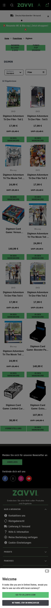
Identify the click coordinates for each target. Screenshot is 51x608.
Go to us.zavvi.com (25, 595)
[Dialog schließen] (47, 571)
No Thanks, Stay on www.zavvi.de (25, 603)
